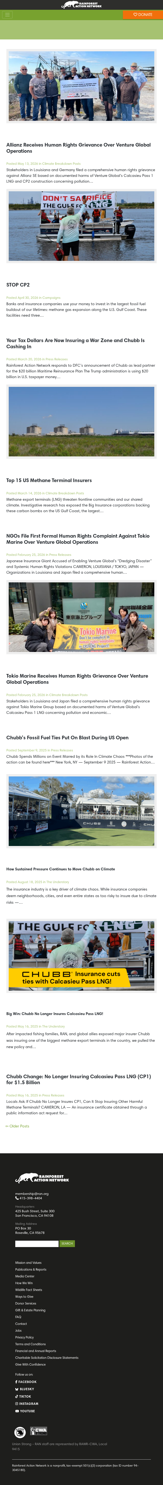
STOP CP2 (18, 285)
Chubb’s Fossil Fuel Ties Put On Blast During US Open (67, 738)
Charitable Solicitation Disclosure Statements (46, 1358)
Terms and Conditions (30, 1344)
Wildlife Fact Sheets (28, 1290)
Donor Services (25, 1303)
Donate (144, 15)
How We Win (24, 1283)
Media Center (24, 1276)
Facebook (27, 1382)
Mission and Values (28, 1263)
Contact (21, 1324)
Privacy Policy (24, 1337)
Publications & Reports (30, 1269)
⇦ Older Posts (17, 1126)
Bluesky (26, 1389)
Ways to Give (24, 1297)
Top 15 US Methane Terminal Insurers (49, 480)
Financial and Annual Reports (35, 1351)
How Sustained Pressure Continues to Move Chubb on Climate (60, 869)
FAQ (18, 1317)
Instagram (28, 1404)
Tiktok (24, 1396)
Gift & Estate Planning (30, 1310)
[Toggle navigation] (7, 14)
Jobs (18, 1331)
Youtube (27, 1411)
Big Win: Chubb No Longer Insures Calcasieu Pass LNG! (54, 1014)
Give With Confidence (30, 1364)
